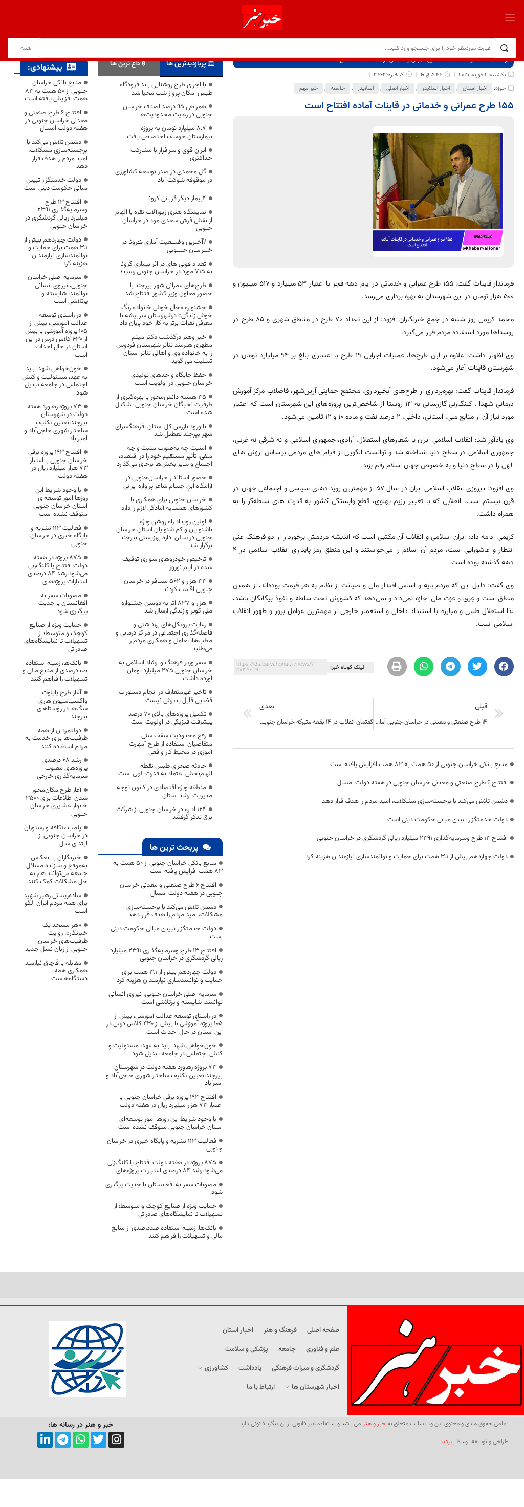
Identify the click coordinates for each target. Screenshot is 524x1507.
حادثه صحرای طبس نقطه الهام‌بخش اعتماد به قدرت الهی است (165, 770)
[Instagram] (116, 1440)
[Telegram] (63, 1440)
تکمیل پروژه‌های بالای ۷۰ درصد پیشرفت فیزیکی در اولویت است (170, 718)
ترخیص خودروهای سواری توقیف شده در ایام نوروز (167, 563)
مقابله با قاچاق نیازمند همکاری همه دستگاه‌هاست (56, 971)
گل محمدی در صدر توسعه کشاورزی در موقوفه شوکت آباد (163, 176)
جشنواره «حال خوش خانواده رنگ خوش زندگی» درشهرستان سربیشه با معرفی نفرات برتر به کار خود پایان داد (166, 315)
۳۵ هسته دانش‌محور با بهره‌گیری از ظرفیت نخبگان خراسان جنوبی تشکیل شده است (163, 405)
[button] (504, 666)
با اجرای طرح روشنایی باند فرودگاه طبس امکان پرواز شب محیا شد (166, 89)
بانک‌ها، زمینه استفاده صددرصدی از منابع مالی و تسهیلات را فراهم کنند (167, 1232)
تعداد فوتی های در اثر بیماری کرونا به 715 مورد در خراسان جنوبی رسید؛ (166, 268)
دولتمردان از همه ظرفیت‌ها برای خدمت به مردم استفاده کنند (56, 739)
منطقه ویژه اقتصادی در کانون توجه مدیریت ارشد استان (164, 791)
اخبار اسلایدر (436, 88)
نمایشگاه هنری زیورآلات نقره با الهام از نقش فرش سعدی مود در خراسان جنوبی (163, 220)
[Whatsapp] (81, 1440)
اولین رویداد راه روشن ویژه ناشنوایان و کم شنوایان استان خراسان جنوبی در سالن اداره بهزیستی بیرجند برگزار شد (164, 534)
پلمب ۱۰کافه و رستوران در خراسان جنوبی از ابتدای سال (56, 836)
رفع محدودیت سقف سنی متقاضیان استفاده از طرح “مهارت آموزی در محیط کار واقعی (170, 744)
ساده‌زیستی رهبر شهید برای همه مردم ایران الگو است (56, 903)
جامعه (338, 88)
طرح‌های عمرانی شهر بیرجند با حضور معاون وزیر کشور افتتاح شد (168, 289)
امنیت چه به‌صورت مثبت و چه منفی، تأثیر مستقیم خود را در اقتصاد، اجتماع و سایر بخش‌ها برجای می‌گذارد (164, 456)
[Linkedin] (45, 1440)
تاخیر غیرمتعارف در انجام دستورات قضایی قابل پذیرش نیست (165, 696)
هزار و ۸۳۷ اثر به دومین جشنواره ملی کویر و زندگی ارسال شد (166, 607)
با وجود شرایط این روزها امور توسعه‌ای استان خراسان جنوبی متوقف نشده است (170, 1123)
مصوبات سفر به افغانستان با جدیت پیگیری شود (164, 1189)
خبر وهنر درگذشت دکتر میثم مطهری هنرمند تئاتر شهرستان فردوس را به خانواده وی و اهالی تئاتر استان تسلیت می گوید (164, 349)
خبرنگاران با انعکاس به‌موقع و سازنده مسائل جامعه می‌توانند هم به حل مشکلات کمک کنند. (57, 870)
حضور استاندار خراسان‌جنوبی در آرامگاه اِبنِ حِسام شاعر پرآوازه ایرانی (167, 482)
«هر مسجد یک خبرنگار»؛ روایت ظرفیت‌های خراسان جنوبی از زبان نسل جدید (56, 937)
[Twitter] (98, 1440)
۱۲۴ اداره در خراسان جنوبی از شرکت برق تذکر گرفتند (164, 813)
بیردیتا (446, 1441)
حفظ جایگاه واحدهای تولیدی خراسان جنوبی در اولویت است (171, 379)
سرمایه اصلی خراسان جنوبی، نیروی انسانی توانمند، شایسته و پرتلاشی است (165, 998)
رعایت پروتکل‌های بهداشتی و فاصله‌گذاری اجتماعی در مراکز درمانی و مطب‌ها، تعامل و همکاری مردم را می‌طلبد (164, 637)
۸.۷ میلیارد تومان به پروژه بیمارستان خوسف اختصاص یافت (169, 132)
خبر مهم (308, 88)
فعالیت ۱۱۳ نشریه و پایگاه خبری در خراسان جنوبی (165, 1145)
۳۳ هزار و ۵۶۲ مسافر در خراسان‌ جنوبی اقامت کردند (168, 585)
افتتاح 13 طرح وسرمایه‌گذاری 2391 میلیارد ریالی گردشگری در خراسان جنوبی (412, 838)
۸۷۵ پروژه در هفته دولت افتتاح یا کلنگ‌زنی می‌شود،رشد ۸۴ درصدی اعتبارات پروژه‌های (165, 1166)
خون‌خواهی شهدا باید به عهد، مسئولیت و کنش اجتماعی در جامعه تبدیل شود (165, 1050)
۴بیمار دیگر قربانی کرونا (176, 198)
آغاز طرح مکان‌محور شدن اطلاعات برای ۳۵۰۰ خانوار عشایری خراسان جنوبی (57, 802)
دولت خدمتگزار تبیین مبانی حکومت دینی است (447, 820)
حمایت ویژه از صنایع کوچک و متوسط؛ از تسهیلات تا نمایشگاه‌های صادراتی (168, 1210)
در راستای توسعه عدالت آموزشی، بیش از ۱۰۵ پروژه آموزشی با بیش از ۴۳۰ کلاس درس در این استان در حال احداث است (164, 1024)
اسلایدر (366, 88)
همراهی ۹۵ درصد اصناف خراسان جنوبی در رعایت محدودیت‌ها (167, 111)
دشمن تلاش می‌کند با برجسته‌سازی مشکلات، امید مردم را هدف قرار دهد (415, 801)
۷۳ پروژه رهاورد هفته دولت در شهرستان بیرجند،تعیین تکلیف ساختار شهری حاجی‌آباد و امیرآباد (164, 1075)
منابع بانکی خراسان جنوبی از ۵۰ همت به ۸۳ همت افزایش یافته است (419, 764)
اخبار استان (475, 88)
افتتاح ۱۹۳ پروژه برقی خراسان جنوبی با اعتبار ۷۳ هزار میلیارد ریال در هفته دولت (171, 1101)
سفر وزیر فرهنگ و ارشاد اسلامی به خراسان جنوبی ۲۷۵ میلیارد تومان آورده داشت (165, 671)
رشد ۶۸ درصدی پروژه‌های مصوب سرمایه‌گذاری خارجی (62, 768)
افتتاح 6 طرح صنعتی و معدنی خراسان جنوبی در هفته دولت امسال (422, 783)
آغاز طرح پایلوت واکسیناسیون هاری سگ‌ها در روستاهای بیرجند (62, 705)
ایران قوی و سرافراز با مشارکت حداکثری (171, 154)
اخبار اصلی (397, 88)
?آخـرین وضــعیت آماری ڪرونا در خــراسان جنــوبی (167, 246)
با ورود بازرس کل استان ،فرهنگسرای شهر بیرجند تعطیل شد (163, 431)
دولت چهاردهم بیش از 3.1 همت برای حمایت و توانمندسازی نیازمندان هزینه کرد (406, 856)
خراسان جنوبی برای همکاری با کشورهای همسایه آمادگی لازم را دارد (166, 504)
